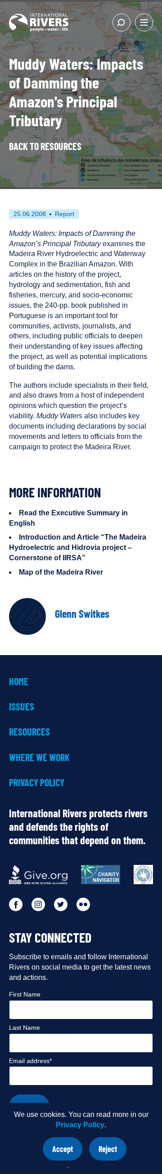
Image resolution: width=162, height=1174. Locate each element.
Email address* (30, 1060)
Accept (67, 1152)
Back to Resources (45, 146)
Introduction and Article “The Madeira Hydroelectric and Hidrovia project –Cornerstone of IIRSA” (77, 547)
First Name (24, 994)
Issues (21, 706)
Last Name (24, 1027)
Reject (112, 1152)
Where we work (39, 757)
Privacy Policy (80, 1125)
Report (64, 213)
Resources (29, 731)
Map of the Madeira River (61, 572)
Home (18, 681)
